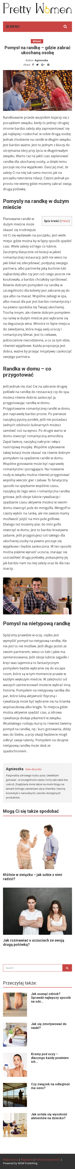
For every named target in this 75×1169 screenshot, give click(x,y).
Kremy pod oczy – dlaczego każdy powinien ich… (50, 1058)
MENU (14, 26)
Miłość (37, 41)
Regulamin (27, 1159)
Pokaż (65, 221)
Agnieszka (41, 60)
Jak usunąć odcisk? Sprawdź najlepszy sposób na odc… (51, 997)
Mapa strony (10, 1159)
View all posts (33, 769)
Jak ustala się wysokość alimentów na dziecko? (49, 1116)
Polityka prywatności (47, 1159)
